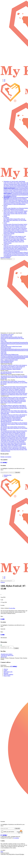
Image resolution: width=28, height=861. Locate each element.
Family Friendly (10, 233)
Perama (17, 350)
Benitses (7, 349)
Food (9, 408)
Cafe (5, 251)
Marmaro (25, 193)
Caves (17, 208)
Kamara (10, 194)
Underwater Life (7, 209)
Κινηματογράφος (8, 224)
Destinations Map (8, 362)
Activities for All (7, 235)
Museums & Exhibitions (9, 202)
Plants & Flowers (15, 209)
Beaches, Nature (6, 206)
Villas (16, 213)
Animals (22, 209)
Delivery (9, 256)
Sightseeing (18, 202)
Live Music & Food (20, 392)
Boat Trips (6, 240)
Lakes (9, 208)
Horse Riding (11, 241)
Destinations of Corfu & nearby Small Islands (14, 181)
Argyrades (7, 355)
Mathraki (14, 196)
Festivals (19, 231)
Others (19, 184)
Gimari (9, 188)
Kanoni (21, 186)
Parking (7, 221)
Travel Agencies (11, 213)
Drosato (12, 188)
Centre (17, 185)
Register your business (6, 456)
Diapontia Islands (13, 184)
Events (5, 223)
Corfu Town (7, 182)
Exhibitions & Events (11, 231)
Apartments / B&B (22, 212)
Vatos (5, 351)
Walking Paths (16, 240)
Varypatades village (11, 190)
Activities (21, 225)
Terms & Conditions (8, 674)
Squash (9, 243)
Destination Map (7, 475)
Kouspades (14, 197)
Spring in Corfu (7, 200)
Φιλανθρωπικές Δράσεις (9, 225)
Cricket (20, 241)
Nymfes (5, 188)
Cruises (11, 240)
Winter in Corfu (7, 201)
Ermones (18, 349)
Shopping (18, 369)
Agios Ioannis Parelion (21, 190)
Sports (22, 231)
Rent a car (17, 220)
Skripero (16, 188)
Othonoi (5, 196)
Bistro (8, 255)
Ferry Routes (7, 219)
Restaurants (12, 255)
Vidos (24, 186)
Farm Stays (20, 213)
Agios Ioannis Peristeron (13, 192)
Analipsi (3, 335)
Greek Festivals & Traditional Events (15, 231)
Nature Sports (23, 239)
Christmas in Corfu (10, 204)
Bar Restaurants (19, 255)
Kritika (9, 197)
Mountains (21, 208)
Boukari (12, 355)
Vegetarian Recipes (22, 249)
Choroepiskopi (21, 188)
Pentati (5, 190)
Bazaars (17, 225)
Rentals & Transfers (6, 217)
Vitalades (17, 358)
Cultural (23, 202)
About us (6, 669)
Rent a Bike (6, 220)
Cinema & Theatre (15, 229)
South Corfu (3, 353)
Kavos (17, 198)
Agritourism (21, 237)
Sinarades (21, 350)
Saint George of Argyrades (7, 194)
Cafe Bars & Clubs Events (17, 228)
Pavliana (19, 194)
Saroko (14, 186)
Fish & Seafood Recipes (9, 249)
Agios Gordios (11, 346)
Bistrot (7, 251)
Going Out (6, 244)
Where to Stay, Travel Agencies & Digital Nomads (15, 210)
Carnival (17, 204)
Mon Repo (17, 337)
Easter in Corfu (7, 237)
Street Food (23, 253)
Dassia (14, 349)
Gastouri (22, 349)
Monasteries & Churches (10, 367)
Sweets (16, 249)
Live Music (3, 389)
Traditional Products (22, 248)
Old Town (13, 185)
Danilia (11, 349)
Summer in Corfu (22, 200)
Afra (2, 346)
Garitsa (18, 186)
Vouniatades (19, 197)
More (2, 851)
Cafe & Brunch (15, 247)
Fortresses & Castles (16, 201)
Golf (23, 241)
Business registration (5, 257)
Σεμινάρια (20, 224)
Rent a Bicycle (21, 219)
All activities (4, 440)
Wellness (6, 243)
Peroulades (19, 189)
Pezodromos (22, 185)
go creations (16, 838)
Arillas (10, 342)
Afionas (7, 342)
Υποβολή (16, 648)
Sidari (16, 189)
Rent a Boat (12, 220)
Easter (5, 204)
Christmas (17, 227)
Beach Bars (6, 248)
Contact (5, 476)
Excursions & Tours (8, 239)
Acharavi (10, 189)
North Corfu (13, 182)
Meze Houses (18, 252)
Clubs (15, 248)
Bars (12, 408)
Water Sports (16, 239)
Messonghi (24, 197)
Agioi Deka (5, 346)
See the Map (12, 608)
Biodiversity (9, 373)
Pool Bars (11, 248)
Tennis (16, 241)
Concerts (22, 227)
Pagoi (6, 343)
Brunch (10, 251)
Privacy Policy (7, 675)
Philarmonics (22, 204)
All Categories (4, 334)
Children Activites (18, 401)
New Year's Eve (11, 227)
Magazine (6, 673)
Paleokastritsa (10, 343)
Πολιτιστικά (15, 224)
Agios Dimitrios (4, 354)
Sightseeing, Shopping (6, 198)
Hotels (5, 213)
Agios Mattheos (23, 198)
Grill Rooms (18, 253)
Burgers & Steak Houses (9, 252)
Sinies (25, 343)
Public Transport (14, 219)
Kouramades (20, 193)
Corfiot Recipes (7, 247)
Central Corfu (19, 182)
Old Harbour (10, 186)
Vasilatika (23, 194)
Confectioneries (23, 247)
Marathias (14, 194)
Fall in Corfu (14, 200)
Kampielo (9, 337)
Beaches (6, 208)
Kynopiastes (14, 193)
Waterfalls (13, 208)
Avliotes (24, 189)
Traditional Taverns (10, 253)
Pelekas (11, 350)
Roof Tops (25, 255)
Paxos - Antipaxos (5, 359)
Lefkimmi (13, 198)
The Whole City (7, 185)
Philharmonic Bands (14, 394)
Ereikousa (9, 196)
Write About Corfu (8, 671)
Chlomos (9, 198)
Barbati (17, 342)
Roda (13, 189)
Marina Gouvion (23, 192)
